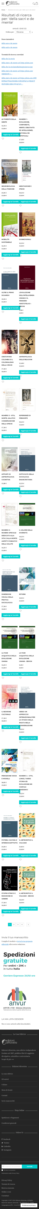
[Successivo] (28, 924)
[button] (3, 138)
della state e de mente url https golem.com (17, 63)
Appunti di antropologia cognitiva (8, 477)
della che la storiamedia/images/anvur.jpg (17, 67)
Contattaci (5, 1196)
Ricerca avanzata (8, 1188)
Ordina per (10, 32)
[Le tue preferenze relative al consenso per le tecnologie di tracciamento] (29, 1205)
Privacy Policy (15, 1173)
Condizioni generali (9, 1123)
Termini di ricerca (8, 1184)
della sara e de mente (9, 43)
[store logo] (12, 3)
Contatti (4, 1095)
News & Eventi (7, 1090)
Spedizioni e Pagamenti (10, 1118)
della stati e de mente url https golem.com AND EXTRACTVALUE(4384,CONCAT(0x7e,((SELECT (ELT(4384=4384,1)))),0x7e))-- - (19, 81)
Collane (4, 1085)
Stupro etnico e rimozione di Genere (8, 896)
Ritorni (22, 594)
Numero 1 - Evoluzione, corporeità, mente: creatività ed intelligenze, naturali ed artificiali (27, 127)
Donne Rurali (25, 239)
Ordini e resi (6, 1192)
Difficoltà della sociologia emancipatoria (26, 477)
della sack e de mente (9, 47)
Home (3, 10)
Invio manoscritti (8, 1101)
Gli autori (5, 1079)
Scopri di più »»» (8, 1059)
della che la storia (8, 59)
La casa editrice (7, 1074)
